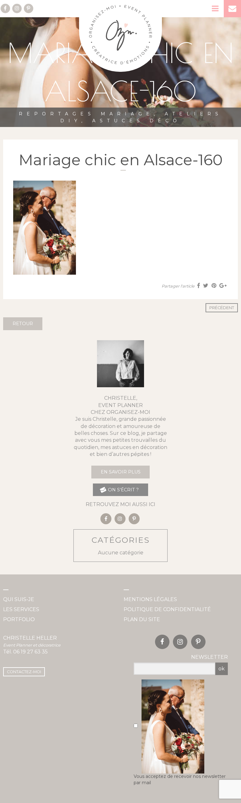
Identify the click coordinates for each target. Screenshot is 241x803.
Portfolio (19, 619)
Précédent (221, 307)
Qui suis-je (18, 599)
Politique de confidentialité (167, 609)
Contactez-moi (24, 671)
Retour (23, 323)
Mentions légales (150, 599)
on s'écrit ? (123, 490)
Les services (21, 609)
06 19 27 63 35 (30, 652)
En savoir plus (121, 472)
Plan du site (142, 619)
